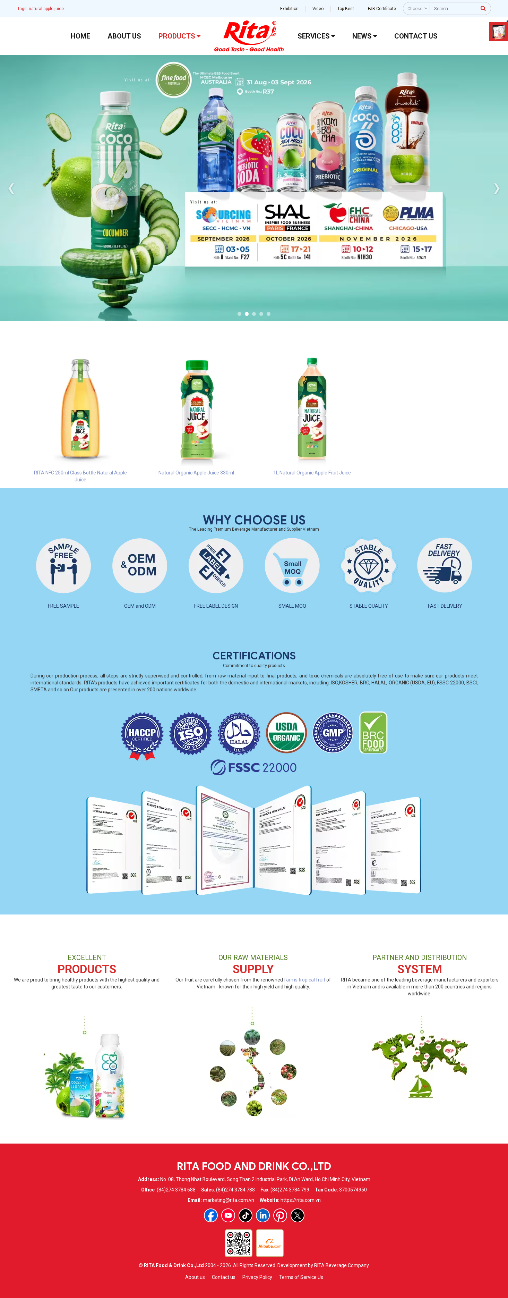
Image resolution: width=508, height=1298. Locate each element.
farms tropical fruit (304, 980)
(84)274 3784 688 (176, 1189)
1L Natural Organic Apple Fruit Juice (312, 472)
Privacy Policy (257, 1277)
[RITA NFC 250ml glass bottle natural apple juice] (80, 409)
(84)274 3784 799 (289, 1189)
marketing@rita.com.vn (228, 1200)
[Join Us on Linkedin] (263, 1215)
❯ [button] (496, 188)
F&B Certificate (382, 8)
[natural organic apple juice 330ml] (196, 409)
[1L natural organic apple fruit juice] (312, 409)
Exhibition (289, 8)
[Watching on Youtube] (228, 1215)
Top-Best (345, 8)
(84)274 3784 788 (235, 1189)
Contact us (223, 1277)
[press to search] (483, 8)
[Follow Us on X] (297, 1215)
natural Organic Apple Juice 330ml (196, 472)
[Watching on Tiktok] (245, 1215)
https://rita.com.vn (301, 1200)
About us (195, 1277)
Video (318, 8)
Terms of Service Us (301, 1277)
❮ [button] (11, 188)
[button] (239, 314)
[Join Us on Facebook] (211, 1215)
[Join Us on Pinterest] (280, 1215)
